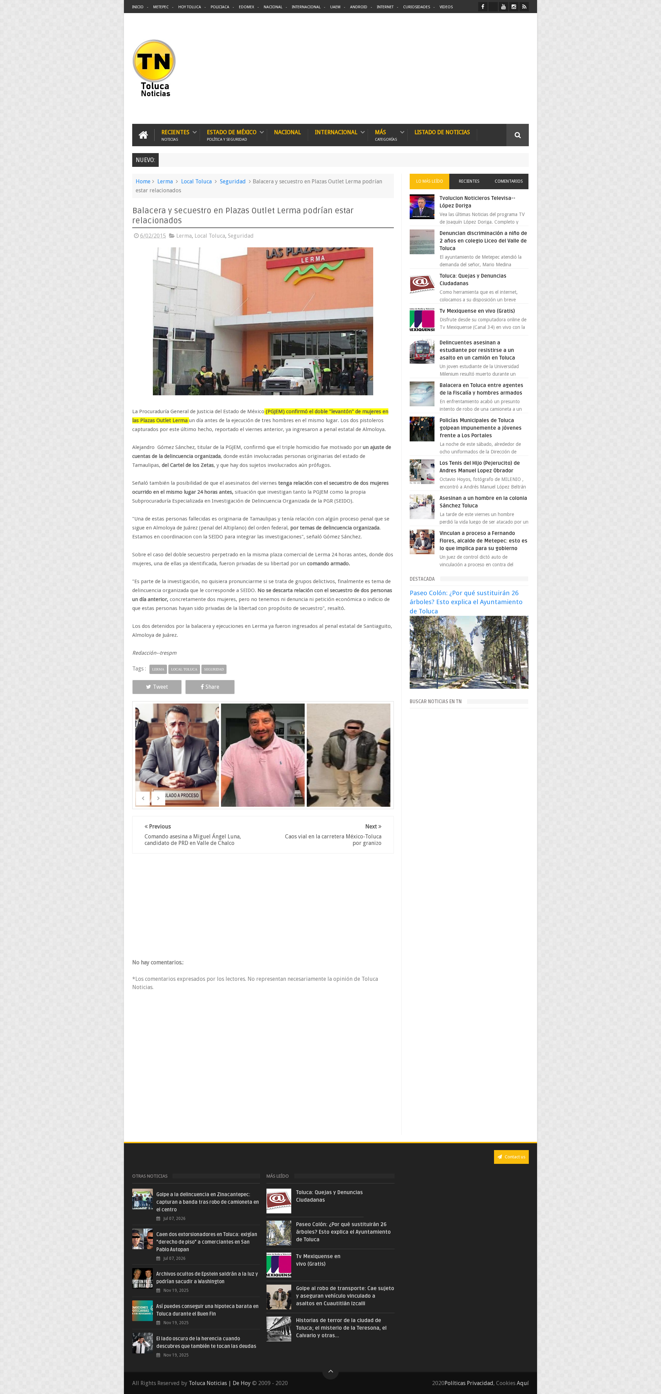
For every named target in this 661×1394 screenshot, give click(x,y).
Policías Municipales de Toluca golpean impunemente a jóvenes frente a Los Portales (481, 428)
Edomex (246, 7)
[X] (493, 6)
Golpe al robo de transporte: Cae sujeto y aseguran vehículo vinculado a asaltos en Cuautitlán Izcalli (345, 1296)
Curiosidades (416, 7)
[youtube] (503, 6)
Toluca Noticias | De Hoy (220, 1383)
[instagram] (513, 6)
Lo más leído (429, 181)
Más (386, 135)
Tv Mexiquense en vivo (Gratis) (477, 311)
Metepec (161, 7)
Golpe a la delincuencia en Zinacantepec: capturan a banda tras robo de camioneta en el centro (207, 1202)
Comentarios (509, 181)
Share (212, 687)
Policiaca (220, 7)
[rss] (524, 6)
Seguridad (233, 181)
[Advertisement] (471, 69)
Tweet (160, 687)
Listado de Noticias (442, 132)
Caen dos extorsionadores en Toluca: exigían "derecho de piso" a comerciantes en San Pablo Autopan (206, 1242)
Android (358, 7)
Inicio (138, 7)
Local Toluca (196, 181)
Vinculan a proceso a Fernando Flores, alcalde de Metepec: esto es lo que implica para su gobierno (483, 540)
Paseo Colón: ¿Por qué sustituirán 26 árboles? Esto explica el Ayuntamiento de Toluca (466, 601)
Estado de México (231, 135)
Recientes (175, 135)
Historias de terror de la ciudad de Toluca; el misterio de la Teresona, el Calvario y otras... (341, 1328)
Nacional (273, 7)
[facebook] (482, 6)
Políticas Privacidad (468, 1383)
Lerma (165, 181)
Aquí (523, 1383)
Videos (446, 7)
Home (143, 181)
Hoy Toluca (189, 7)
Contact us (514, 1156)
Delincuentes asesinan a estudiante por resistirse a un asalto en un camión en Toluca (477, 350)
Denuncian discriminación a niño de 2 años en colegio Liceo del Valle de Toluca (483, 240)
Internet (385, 7)
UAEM (335, 7)
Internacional (306, 7)
